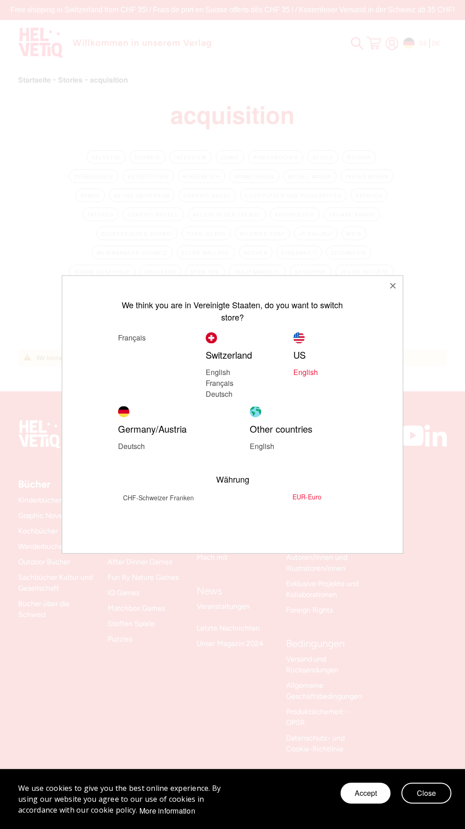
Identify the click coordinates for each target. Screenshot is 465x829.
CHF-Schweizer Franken (158, 497)
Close (426, 793)
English (218, 372)
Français (219, 383)
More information (167, 811)
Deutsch (131, 446)
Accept (366, 793)
